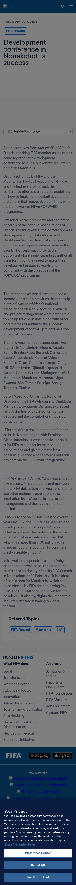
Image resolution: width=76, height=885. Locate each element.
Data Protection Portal (21, 844)
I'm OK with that (38, 877)
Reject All (38, 865)
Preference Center (38, 853)
